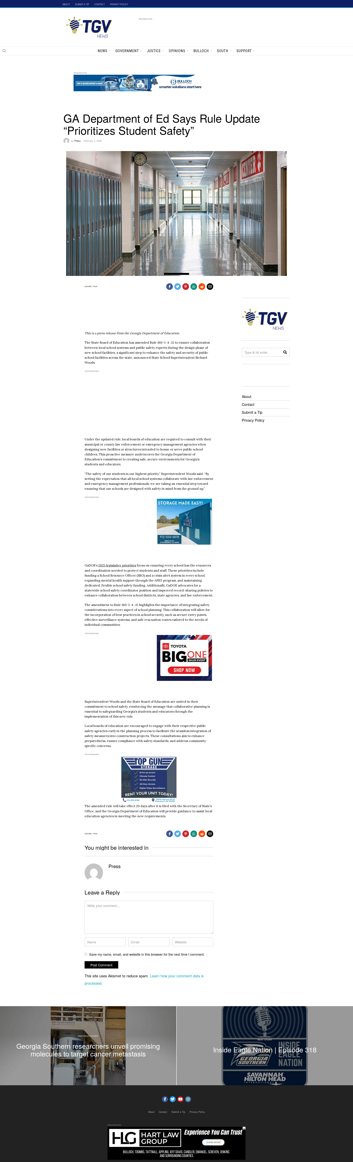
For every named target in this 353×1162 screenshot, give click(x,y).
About (246, 396)
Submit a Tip (252, 412)
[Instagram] (188, 1099)
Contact (248, 404)
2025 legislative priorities (117, 565)
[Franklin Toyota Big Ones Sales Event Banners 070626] (184, 658)
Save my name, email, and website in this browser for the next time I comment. (147, 954)
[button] (4, 51)
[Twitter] (173, 1099)
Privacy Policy (253, 420)
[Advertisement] (206, 29)
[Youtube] (180, 1099)
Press (77, 140)
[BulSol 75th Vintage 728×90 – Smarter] (140, 82)
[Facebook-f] (165, 1099)
